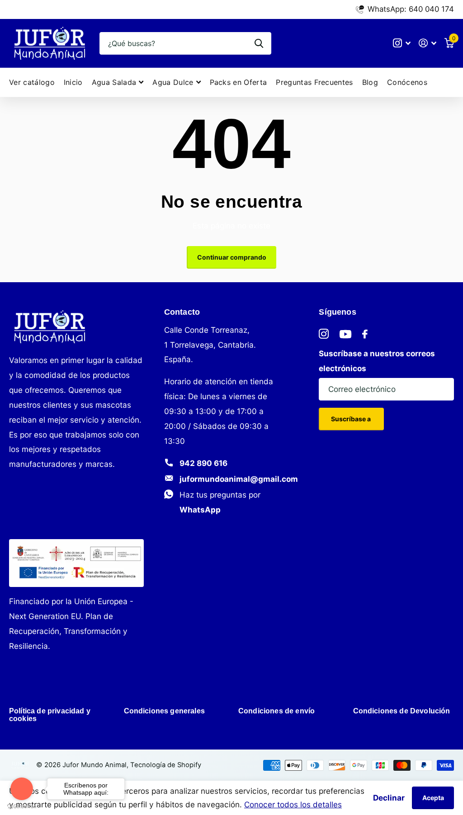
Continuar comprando (231, 257)
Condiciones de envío (276, 711)
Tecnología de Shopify (165, 765)
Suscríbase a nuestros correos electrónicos (377, 361)
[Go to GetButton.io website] (21, 806)
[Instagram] (324, 334)
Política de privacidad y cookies (49, 714)
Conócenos (407, 82)
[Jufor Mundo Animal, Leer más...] (402, 43)
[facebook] (365, 334)
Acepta (433, 797)
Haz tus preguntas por (220, 502)
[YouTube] (345, 334)
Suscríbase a (351, 419)
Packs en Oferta (238, 82)
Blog (370, 82)
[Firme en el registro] (427, 43)
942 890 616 (203, 463)
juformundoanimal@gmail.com (239, 479)
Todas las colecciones (118, 82)
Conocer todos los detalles (293, 804)
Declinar (389, 797)
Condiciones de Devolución (401, 711)
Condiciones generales (164, 711)
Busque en (258, 43)
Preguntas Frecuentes (314, 82)
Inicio (73, 82)
